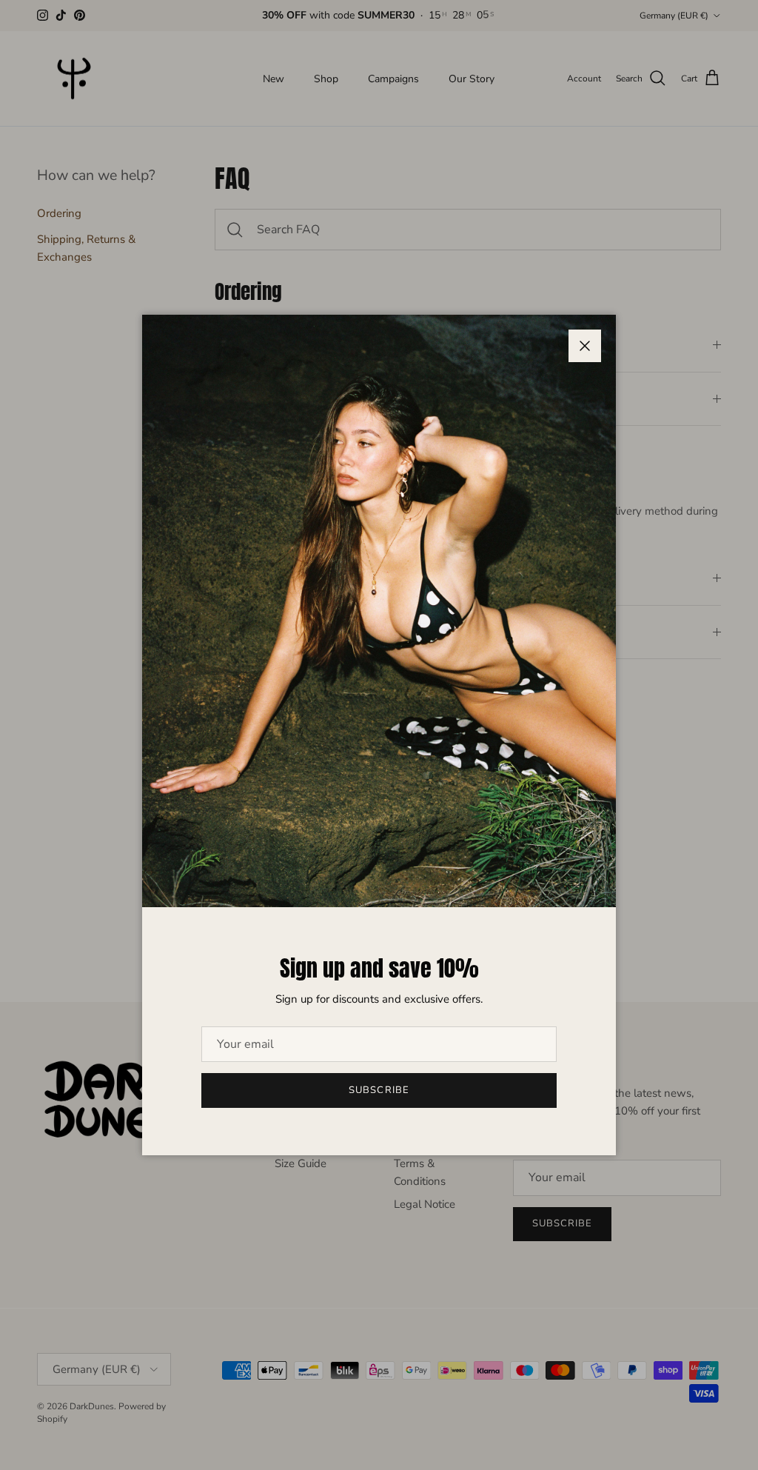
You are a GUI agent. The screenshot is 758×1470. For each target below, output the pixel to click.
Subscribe (379, 1090)
